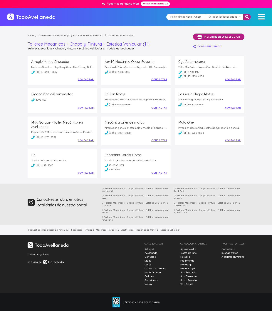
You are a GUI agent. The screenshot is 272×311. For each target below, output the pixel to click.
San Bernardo (188, 272)
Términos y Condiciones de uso (141, 302)
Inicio (31, 35)
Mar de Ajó (186, 264)
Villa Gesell (186, 284)
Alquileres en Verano (232, 256)
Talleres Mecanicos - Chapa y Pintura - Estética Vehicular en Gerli (135, 197)
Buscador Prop (229, 253)
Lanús (148, 264)
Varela (148, 284)
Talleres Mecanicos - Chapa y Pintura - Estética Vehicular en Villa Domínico (207, 204)
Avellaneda (151, 253)
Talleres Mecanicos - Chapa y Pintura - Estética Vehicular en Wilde (135, 211)
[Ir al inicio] (31, 17)
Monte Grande (153, 272)
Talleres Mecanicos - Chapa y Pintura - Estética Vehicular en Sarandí (135, 204)
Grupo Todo (228, 249)
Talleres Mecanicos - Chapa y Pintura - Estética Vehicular (70, 35)
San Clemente (188, 276)
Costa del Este (188, 253)
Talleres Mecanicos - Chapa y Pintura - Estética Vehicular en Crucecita (135, 218)
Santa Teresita (188, 280)
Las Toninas (187, 260)
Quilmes (149, 276)
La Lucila (185, 256)
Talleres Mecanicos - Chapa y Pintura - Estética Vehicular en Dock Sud (207, 190)
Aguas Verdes (188, 249)
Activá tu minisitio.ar (155, 3)
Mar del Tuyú (187, 268)
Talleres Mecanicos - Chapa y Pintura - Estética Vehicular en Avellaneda (135, 190)
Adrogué (149, 249)
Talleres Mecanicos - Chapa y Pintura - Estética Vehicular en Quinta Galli (207, 211)
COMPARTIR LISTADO (209, 46)
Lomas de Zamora (155, 268)
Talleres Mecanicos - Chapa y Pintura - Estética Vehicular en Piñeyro (207, 197)
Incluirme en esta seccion (222, 36)
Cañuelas (150, 256)
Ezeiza (148, 260)
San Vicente (151, 280)
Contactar (86, 79)
